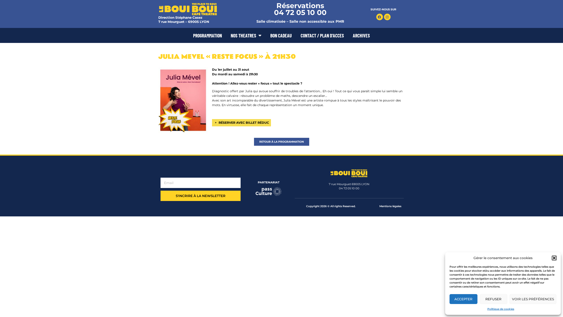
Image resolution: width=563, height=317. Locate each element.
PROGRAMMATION (207, 35)
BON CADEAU (281, 35)
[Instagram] (387, 17)
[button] (554, 258)
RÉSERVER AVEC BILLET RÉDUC (244, 123)
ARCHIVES (361, 35)
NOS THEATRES (243, 35)
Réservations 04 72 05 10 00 (300, 9)
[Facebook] (379, 17)
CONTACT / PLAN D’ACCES (322, 35)
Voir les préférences (533, 299)
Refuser (493, 299)
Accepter (463, 299)
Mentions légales (390, 206)
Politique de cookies (500, 309)
